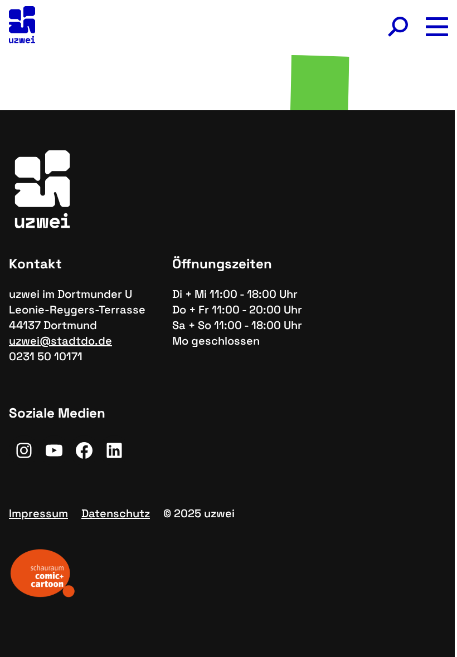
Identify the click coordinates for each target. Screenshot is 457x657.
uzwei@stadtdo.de (60, 341)
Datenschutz (115, 513)
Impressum (38, 513)
